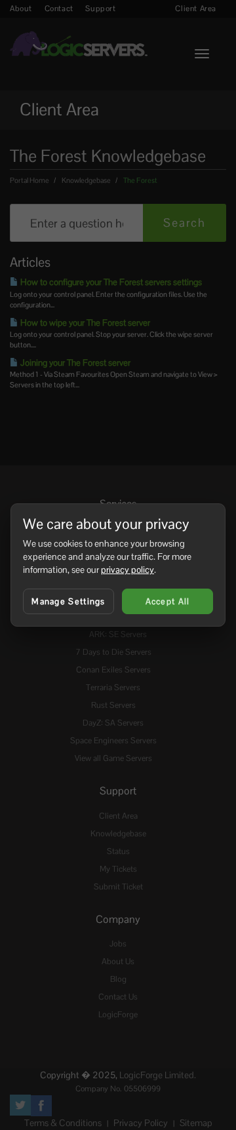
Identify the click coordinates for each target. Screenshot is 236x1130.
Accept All (168, 601)
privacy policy (127, 569)
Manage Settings (68, 601)
